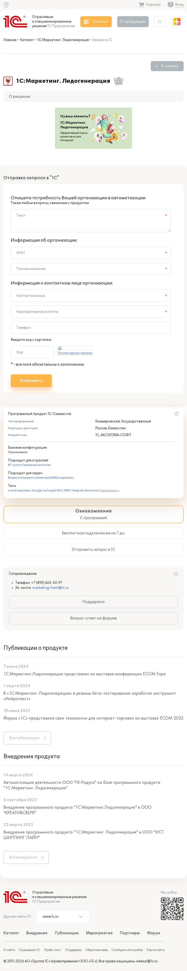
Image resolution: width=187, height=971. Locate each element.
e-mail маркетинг (19, 490)
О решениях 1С (29, 950)
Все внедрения (23, 857)
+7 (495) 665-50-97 (46, 583)
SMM (66, 490)
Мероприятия (99, 933)
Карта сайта (155, 950)
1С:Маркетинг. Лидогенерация (63, 40)
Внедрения (36, 933)
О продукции (133, 21)
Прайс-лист (52, 950)
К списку (169, 66)
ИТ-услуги (14, 464)
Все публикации (24, 738)
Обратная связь (96, 950)
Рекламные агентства (36, 464)
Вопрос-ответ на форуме (93, 618)
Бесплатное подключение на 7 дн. (93, 533)
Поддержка (93, 602)
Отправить (31, 380)
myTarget (49, 490)
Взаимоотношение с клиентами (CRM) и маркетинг (41, 477)
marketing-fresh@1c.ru (50, 588)
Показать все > (109, 490)
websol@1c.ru (147, 961)
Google (37, 490)
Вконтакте (92, 490)
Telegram (77, 490)
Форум (153, 933)
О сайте (9, 950)
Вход (179, 5)
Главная (9, 40)
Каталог (27, 40)
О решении (19, 96)
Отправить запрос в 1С (93, 549)
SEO (59, 490)
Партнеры (130, 933)
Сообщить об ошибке (127, 950)
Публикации (67, 933)
